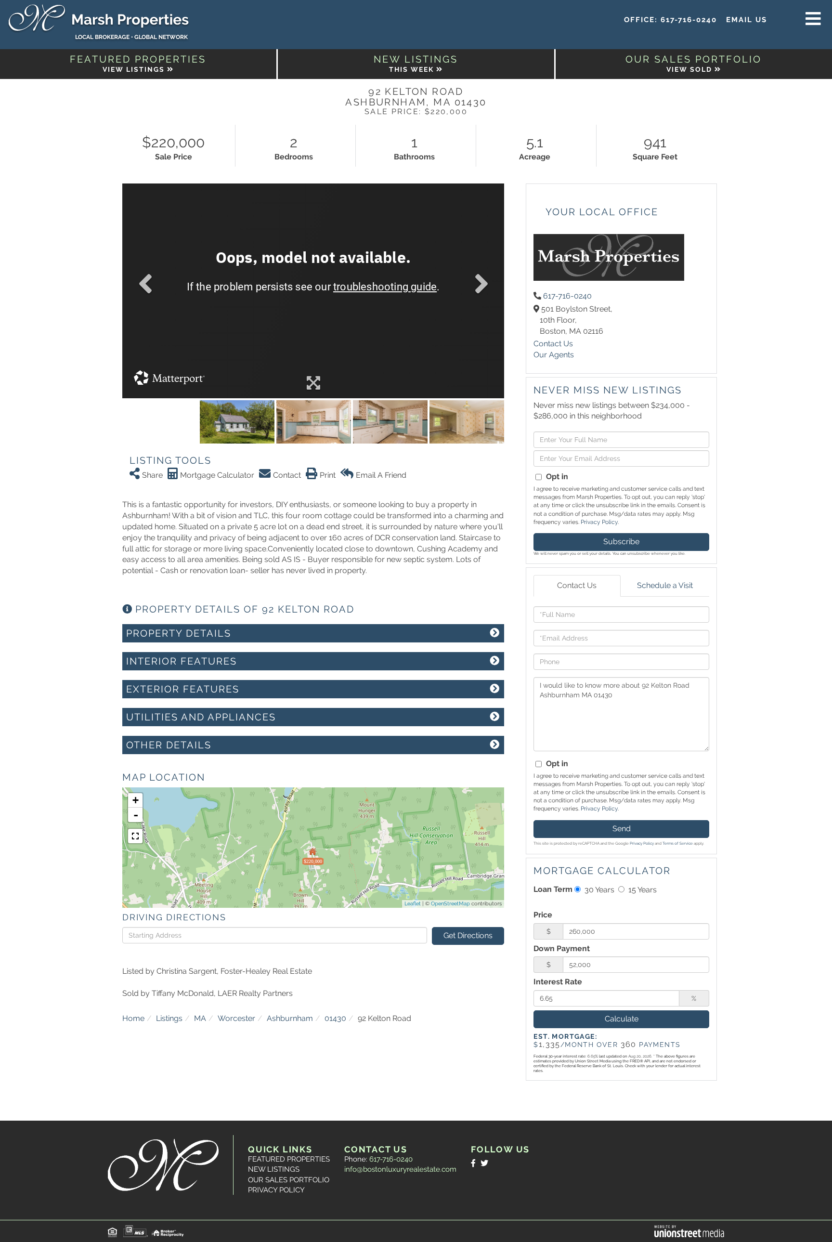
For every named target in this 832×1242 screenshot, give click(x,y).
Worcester (236, 1018)
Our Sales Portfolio (288, 1180)
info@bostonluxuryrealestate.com (400, 1169)
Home (133, 1018)
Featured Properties (289, 1159)
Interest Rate (557, 981)
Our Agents (553, 354)
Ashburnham (290, 1018)
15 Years (641, 889)
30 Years (598, 889)
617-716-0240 (689, 19)
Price (542, 914)
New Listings (273, 1169)
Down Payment (561, 948)
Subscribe (621, 541)
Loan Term (552, 889)
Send (621, 828)
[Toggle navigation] (813, 19)
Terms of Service (678, 843)
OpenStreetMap (450, 904)
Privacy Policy (599, 522)
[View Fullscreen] (135, 836)
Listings (169, 1018)
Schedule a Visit (665, 585)
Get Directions (468, 935)
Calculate (621, 1018)
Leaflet (412, 904)
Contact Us (553, 343)
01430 (335, 1018)
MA (200, 1018)
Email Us (746, 19)
